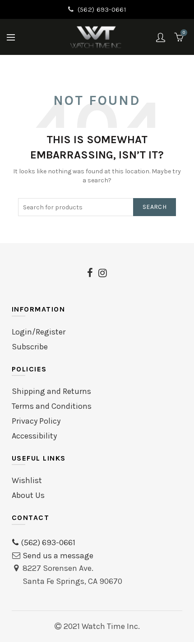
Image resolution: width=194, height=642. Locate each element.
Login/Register (38, 332)
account (160, 37)
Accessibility (34, 436)
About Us (28, 495)
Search (154, 207)
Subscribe (30, 347)
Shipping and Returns (51, 391)
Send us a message (58, 556)
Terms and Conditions (52, 406)
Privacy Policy (36, 421)
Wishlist (27, 480)
